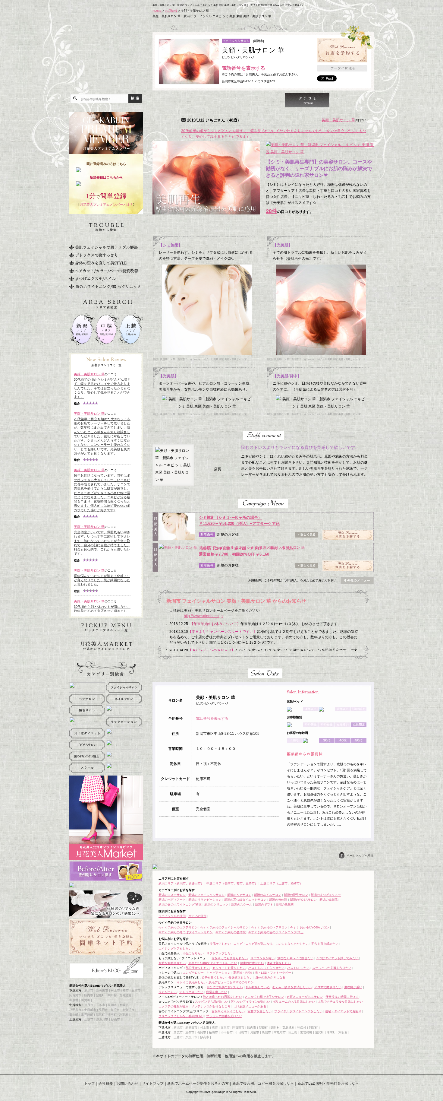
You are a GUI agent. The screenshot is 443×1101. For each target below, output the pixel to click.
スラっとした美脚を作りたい (331, 967)
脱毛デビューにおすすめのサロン (231, 982)
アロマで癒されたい (327, 987)
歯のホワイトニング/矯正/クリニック (104, 286)
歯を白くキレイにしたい (228, 1011)
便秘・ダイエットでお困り (343, 1011)
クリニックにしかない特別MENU (181, 1016)
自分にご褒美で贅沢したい (225, 987)
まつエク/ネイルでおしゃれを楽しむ (92, 278)
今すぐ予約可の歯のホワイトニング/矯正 (275, 932)
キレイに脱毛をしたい (192, 982)
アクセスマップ (351, 100)
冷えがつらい (168, 992)
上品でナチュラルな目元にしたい (340, 1001)
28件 (271, 211)
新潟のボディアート (172, 899)
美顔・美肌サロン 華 (338, 120)
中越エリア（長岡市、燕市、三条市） (232, 883)
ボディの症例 (197, 916)
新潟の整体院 (278, 899)
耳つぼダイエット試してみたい (337, 958)
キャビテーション (218, 972)
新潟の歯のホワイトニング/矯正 (180, 904)
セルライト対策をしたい (229, 967)
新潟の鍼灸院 (328, 899)
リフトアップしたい (220, 953)
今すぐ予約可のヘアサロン (269, 927)
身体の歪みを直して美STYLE (98, 263)
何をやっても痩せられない (230, 958)
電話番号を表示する (243, 68)
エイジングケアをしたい (175, 948)
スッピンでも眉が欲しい (211, 1001)
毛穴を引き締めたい (324, 943)
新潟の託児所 (285, 904)
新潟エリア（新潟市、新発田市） (181, 883)
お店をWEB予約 (342, 50)
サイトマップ (153, 1083)
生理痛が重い (353, 987)
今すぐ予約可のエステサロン (178, 927)
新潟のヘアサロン (239, 894)
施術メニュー (263, 100)
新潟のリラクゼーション (205, 899)
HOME (157, 10)
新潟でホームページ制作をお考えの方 (198, 1083)
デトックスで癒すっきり (93, 255)
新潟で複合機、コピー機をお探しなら (263, 1083)
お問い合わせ (127, 1083)
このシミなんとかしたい (292, 943)
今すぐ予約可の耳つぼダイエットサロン (186, 932)
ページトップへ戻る (360, 855)
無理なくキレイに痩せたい (295, 958)
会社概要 (106, 1083)
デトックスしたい (191, 992)
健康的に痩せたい (252, 963)
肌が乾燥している (258, 987)
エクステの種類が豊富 (174, 1006)
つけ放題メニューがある (249, 1006)
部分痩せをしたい (198, 967)
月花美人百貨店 (106, 646)
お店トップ (174, 100)
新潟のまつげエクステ (326, 894)
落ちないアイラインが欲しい (250, 1001)
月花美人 (108, 51)
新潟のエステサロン (172, 894)
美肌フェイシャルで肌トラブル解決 (103, 247)
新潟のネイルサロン (267, 894)
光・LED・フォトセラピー (273, 972)
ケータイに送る (342, 68)
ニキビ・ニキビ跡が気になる (253, 943)
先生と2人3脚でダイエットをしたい (212, 963)
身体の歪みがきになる (270, 977)
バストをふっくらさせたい (266, 967)
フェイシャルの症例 (172, 916)
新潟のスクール (241, 904)
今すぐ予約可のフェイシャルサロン (224, 927)
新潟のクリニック (216, 904)
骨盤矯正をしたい (240, 977)
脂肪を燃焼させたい (172, 963)
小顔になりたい (193, 953)
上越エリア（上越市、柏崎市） (281, 883)
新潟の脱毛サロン (296, 894)
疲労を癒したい (216, 992)
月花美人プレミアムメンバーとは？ (106, 204)
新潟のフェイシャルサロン (206, 894)
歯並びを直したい (259, 1011)
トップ (89, 1083)
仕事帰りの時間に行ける (342, 996)
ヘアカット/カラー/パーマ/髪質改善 (103, 270)
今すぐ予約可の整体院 (230, 932)
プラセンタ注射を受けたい (224, 1016)
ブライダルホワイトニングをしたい (298, 1011)
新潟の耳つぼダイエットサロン (245, 899)
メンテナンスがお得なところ (211, 1006)
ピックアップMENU (106, 627)
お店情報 (171, 10)
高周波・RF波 (242, 972)
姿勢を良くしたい (214, 977)
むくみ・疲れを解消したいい (292, 987)
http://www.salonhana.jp (203, 616)
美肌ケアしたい (220, 943)
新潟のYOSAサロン (303, 899)
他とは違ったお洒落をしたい (222, 996)
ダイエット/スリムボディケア (98, 239)
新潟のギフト (264, 904)
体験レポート (307, 100)
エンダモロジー (193, 972)
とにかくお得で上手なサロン (264, 996)
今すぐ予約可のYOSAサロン (309, 927)
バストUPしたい (298, 967)
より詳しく (218, 100)
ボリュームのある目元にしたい (294, 1001)
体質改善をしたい (279, 963)
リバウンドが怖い (262, 958)
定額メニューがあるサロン (305, 996)
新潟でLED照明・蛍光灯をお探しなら (328, 1083)
